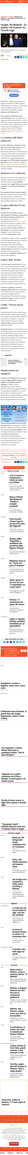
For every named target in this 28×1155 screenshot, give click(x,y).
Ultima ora (16, 1153)
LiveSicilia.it (4, 17)
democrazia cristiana (11, 449)
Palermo (9, 1116)
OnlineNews (5, 690)
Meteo (24, 1153)
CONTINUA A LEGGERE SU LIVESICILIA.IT (14, 467)
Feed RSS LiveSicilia (22, 1148)
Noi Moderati (7, 451)
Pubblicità (15, 1148)
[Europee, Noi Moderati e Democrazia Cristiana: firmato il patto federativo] (12, 362)
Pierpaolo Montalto (19, 917)
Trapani (22, 1120)
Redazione (13, 484)
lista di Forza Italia (19, 221)
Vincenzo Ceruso (18, 938)
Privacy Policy (4, 1148)
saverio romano (15, 451)
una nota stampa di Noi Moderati (15, 164)
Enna (5, 1120)
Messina (9, 1120)
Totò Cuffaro (23, 451)
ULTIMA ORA (3, 1116)
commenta (18, 455)
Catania (13, 1116)
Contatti (10, 1148)
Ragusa (13, 1120)
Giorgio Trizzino (18, 956)
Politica (11, 17)
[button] (2, 1109)
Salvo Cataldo (9, 56)
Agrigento (19, 1116)
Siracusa (18, 1120)
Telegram (7, 1153)
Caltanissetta (24, 1116)
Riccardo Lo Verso (15, 628)
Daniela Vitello (17, 890)
